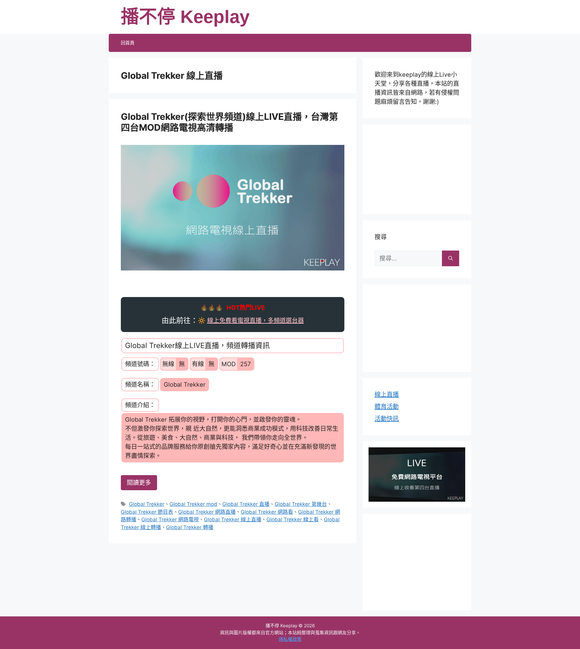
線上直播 (387, 394)
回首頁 (127, 43)
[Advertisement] (417, 168)
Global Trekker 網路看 (267, 512)
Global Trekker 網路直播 (207, 512)
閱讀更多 (139, 482)
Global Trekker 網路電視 (170, 519)
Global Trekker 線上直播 (232, 519)
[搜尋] (450, 258)
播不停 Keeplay (185, 17)
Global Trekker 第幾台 (301, 504)
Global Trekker (146, 504)
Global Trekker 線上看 (292, 519)
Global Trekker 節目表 (147, 512)
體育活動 (387, 406)
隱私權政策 (290, 639)
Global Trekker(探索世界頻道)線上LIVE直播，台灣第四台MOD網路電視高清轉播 (229, 122)
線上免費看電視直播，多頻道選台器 (255, 320)
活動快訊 (387, 418)
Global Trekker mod (193, 504)
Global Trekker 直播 (245, 504)
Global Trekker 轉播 (189, 527)
